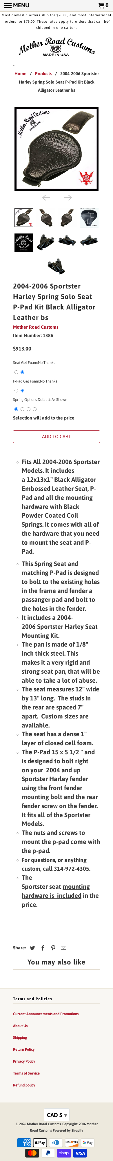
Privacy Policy (24, 1061)
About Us (20, 1026)
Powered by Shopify (68, 1130)
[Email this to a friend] (62, 948)
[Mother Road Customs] (56, 47)
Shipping (20, 1037)
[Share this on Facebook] (42, 948)
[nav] (16, 6)
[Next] (67, 197)
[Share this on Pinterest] (52, 948)
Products (43, 73)
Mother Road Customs (36, 327)
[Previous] (45, 197)
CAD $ (57, 1115)
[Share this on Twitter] (31, 948)
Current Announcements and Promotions (46, 1014)
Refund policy (24, 1085)
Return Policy (23, 1049)
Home (20, 73)
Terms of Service (26, 1073)
